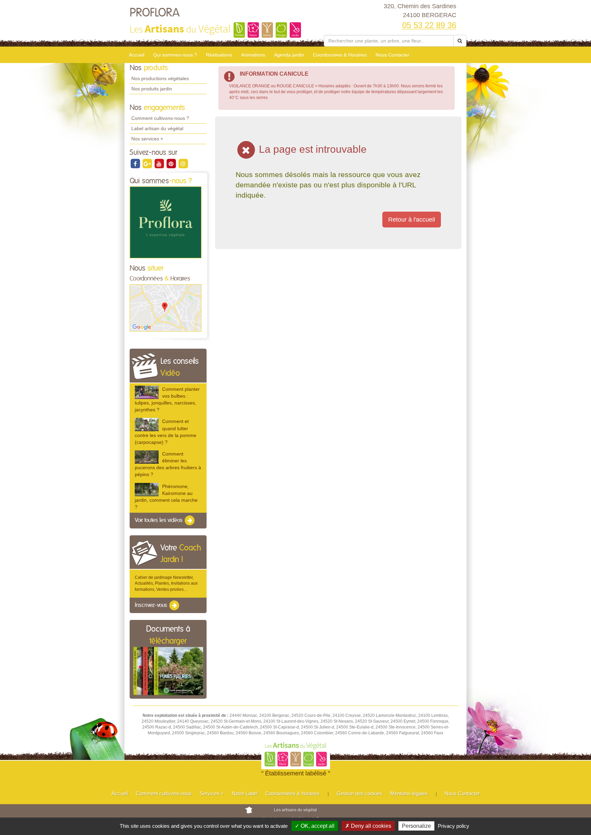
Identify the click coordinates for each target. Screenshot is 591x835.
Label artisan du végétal (157, 128)
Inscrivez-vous (152, 605)
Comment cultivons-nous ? (160, 118)
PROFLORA (155, 13)
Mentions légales (409, 793)
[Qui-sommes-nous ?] (165, 222)
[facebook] (136, 163)
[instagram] (183, 163)
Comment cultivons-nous (164, 793)
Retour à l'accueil (411, 219)
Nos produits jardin (151, 88)
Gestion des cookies (359, 793)
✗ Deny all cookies (368, 826)
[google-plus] (148, 163)
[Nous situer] (165, 307)
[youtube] (160, 163)
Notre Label (245, 793)
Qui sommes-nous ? (175, 55)
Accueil (136, 55)
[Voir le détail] (147, 392)
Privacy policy (453, 826)
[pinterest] (172, 163)
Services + (212, 793)
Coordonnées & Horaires (340, 55)
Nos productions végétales (160, 78)
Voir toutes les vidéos (159, 520)
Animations (253, 55)
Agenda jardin (289, 55)
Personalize (416, 826)
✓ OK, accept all (314, 826)
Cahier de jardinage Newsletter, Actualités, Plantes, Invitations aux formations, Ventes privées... (166, 583)
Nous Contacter (392, 55)
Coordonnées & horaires (292, 793)
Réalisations (219, 55)
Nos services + (147, 138)
